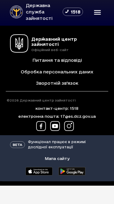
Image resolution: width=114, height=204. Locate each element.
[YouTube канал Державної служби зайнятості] (55, 126)
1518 (74, 108)
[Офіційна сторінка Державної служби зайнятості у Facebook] (41, 126)
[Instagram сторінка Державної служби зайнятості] (69, 126)
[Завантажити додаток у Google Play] (72, 171)
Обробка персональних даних (57, 71)
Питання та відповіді (57, 60)
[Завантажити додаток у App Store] (39, 171)
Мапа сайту (57, 158)
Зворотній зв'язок (57, 83)
